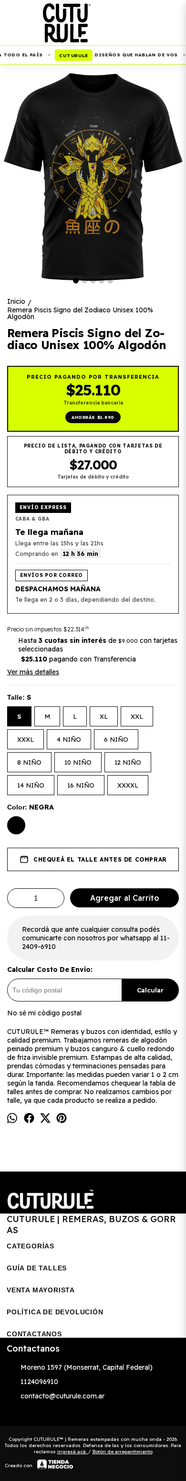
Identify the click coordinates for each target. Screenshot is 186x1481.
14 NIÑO (30, 785)
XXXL (25, 739)
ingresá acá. (72, 1452)
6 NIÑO (116, 739)
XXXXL (127, 785)
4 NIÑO (69, 739)
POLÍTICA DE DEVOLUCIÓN (55, 1312)
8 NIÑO (29, 762)
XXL (137, 716)
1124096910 (39, 1381)
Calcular (150, 990)
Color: (30, 807)
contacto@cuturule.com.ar (62, 1396)
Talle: (19, 697)
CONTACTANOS (34, 1334)
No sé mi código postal (44, 1013)
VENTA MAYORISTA (41, 1290)
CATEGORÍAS (30, 1246)
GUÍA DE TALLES (37, 1268)
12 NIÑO (127, 762)
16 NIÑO (80, 785)
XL (104, 716)
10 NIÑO (78, 762)
